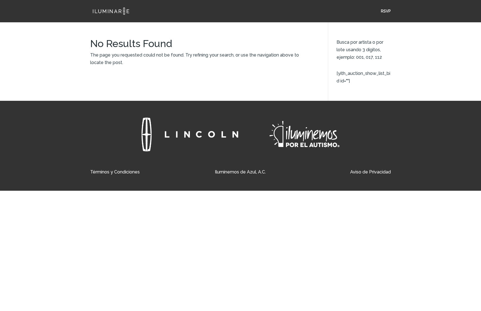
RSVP (386, 11)
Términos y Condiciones (115, 172)
